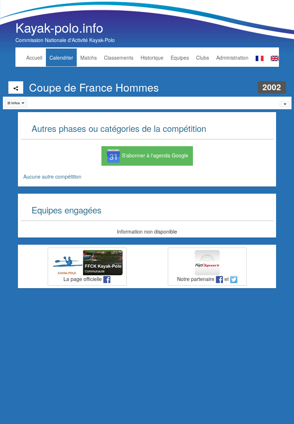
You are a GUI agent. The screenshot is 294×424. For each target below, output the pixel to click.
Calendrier (61, 57)
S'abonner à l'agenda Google (154, 155)
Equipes (180, 57)
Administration (232, 57)
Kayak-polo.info (59, 27)
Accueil (34, 57)
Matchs (88, 57)
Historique (152, 57)
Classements (118, 57)
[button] (16, 103)
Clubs (202, 57)
